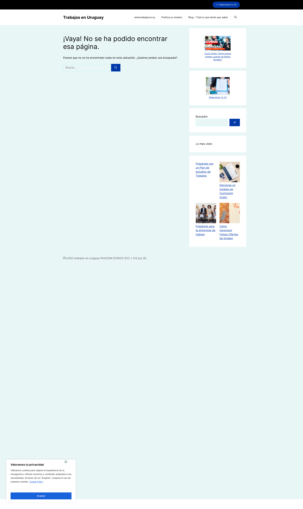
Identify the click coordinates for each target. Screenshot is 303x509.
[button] (235, 17)
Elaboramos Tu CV (218, 97)
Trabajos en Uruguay (83, 17)
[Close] (69, 461)
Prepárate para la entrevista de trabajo (205, 230)
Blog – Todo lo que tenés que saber (208, 17)
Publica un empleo (171, 17)
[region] (41, 481)
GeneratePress (175, 504)
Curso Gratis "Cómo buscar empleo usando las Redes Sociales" (218, 56)
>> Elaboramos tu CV (226, 4)
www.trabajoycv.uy (144, 17)
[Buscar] (115, 67)
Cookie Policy (36, 481)
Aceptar (41, 495)
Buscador (202, 116)
